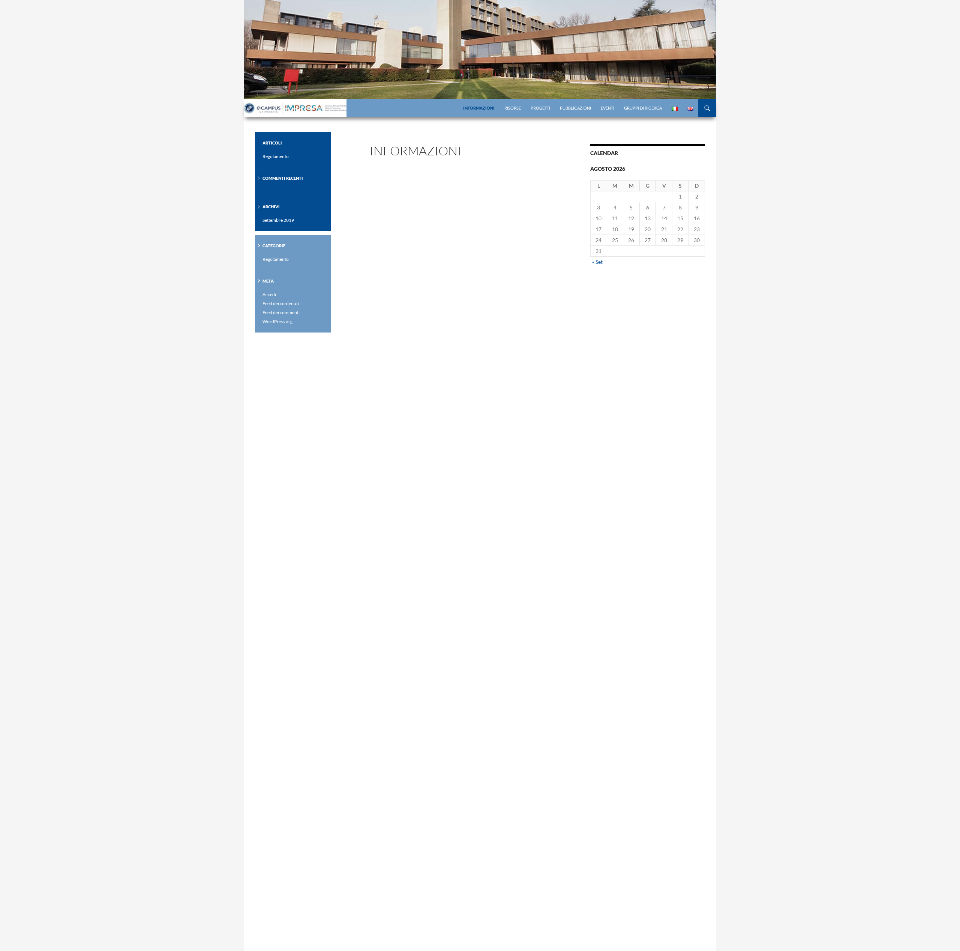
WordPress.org (277, 321)
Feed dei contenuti (280, 303)
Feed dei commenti (281, 312)
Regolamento (275, 156)
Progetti (540, 107)
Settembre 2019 (278, 220)
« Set (597, 262)
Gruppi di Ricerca (643, 107)
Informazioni (479, 107)
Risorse (512, 107)
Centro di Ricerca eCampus (296, 108)
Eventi (607, 107)
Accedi (269, 294)
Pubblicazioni (575, 107)
